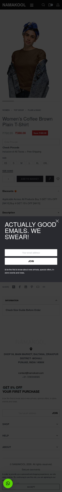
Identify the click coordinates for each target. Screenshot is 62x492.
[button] (8, 483)
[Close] (57, 221)
